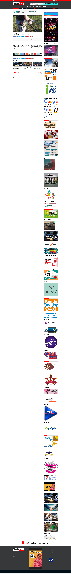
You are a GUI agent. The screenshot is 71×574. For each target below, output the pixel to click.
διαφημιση (45, 551)
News (31, 8)
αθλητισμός (48, 550)
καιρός (54, 551)
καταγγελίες (45, 552)
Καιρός (34, 6)
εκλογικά (51, 551)
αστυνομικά (54, 550)
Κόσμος (50, 549)
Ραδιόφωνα (40, 6)
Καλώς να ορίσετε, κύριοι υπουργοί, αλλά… (37, 8)
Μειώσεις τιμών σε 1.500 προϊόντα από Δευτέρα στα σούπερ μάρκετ (21, 8)
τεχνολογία (54, 554)
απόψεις (51, 550)
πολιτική (45, 554)
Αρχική (27, 6)
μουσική (51, 552)
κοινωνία (49, 552)
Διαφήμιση (21, 0)
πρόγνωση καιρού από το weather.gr (52, 539)
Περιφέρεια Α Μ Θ (54, 549)
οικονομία (45, 553)
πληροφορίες (55, 553)
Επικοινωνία (44, 6)
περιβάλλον (51, 553)
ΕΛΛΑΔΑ (48, 549)
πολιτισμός (48, 554)
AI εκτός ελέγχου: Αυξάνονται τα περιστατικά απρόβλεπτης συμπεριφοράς (54, 8)
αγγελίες (45, 550)
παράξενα (49, 553)
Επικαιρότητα (30, 6)
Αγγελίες (37, 6)
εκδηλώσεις (48, 551)
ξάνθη (53, 552)
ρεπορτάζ (51, 554)
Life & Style (45, 549)
